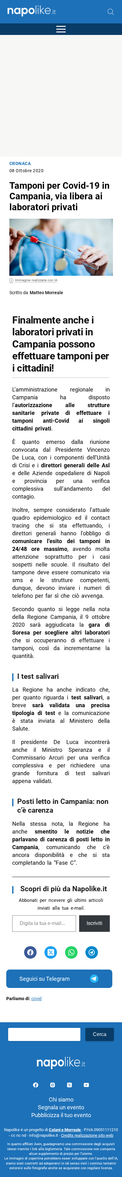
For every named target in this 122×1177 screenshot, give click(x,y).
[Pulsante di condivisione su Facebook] (30, 952)
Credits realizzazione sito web (87, 1135)
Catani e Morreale (65, 1129)
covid (36, 998)
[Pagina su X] (70, 1086)
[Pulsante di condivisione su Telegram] (91, 952)
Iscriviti (94, 923)
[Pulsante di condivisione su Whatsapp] (71, 952)
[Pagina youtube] (86, 1086)
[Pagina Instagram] (53, 1086)
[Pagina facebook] (36, 1086)
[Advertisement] (61, 96)
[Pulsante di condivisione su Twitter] (50, 952)
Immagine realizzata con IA (36, 280)
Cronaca (20, 163)
